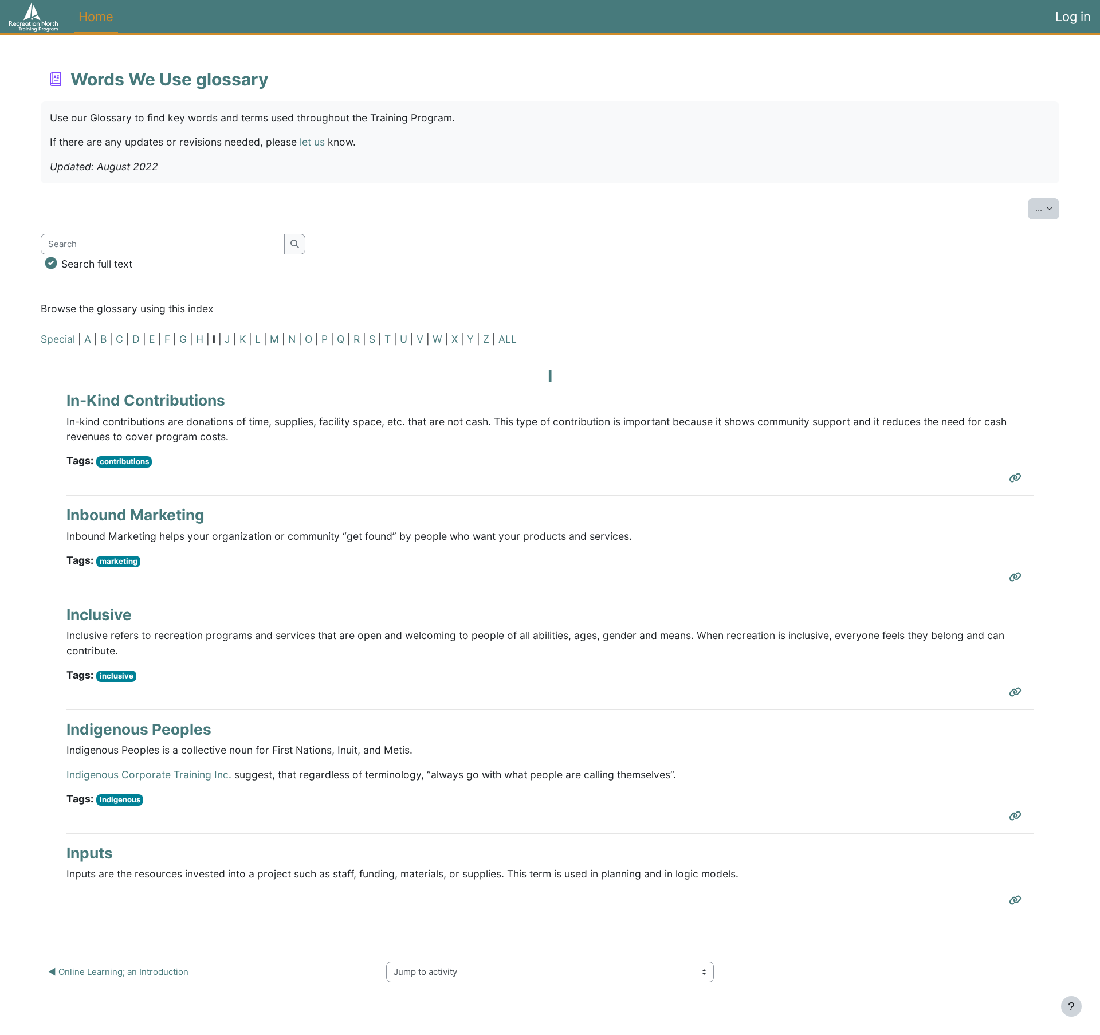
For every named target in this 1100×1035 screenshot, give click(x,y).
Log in (1073, 16)
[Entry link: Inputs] (1017, 900)
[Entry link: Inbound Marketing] (1017, 577)
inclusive (116, 675)
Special (58, 339)
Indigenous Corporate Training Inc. (148, 775)
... (1047, 208)
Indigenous (120, 799)
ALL (507, 339)
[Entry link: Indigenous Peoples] (1017, 816)
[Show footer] (1071, 1006)
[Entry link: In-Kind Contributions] (1017, 478)
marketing (119, 561)
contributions (124, 461)
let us (312, 142)
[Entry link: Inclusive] (1017, 692)
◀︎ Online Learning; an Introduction (118, 971)
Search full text (96, 264)
